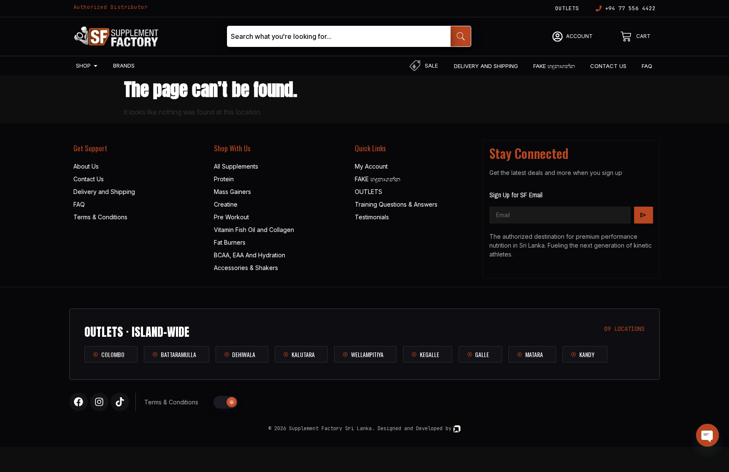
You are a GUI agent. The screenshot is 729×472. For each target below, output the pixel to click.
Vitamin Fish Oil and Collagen (254, 229)
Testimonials (372, 217)
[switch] (226, 402)
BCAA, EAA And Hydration (249, 255)
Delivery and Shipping (104, 191)
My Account (371, 166)
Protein (224, 179)
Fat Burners (230, 242)
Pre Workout (231, 217)
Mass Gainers (232, 191)
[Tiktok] (120, 402)
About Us (86, 166)
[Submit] (643, 215)
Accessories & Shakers (246, 267)
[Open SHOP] (95, 66)
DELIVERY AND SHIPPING (486, 66)
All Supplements (236, 166)
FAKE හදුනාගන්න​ (554, 66)
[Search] (461, 36)
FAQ (647, 66)
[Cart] (625, 36)
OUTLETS (567, 8)
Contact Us (88, 179)
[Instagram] (99, 402)
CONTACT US (608, 66)
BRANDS (124, 65)
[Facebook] (78, 402)
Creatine (226, 204)
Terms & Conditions (100, 217)
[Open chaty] (707, 435)
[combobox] (339, 36)
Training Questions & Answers (396, 204)
